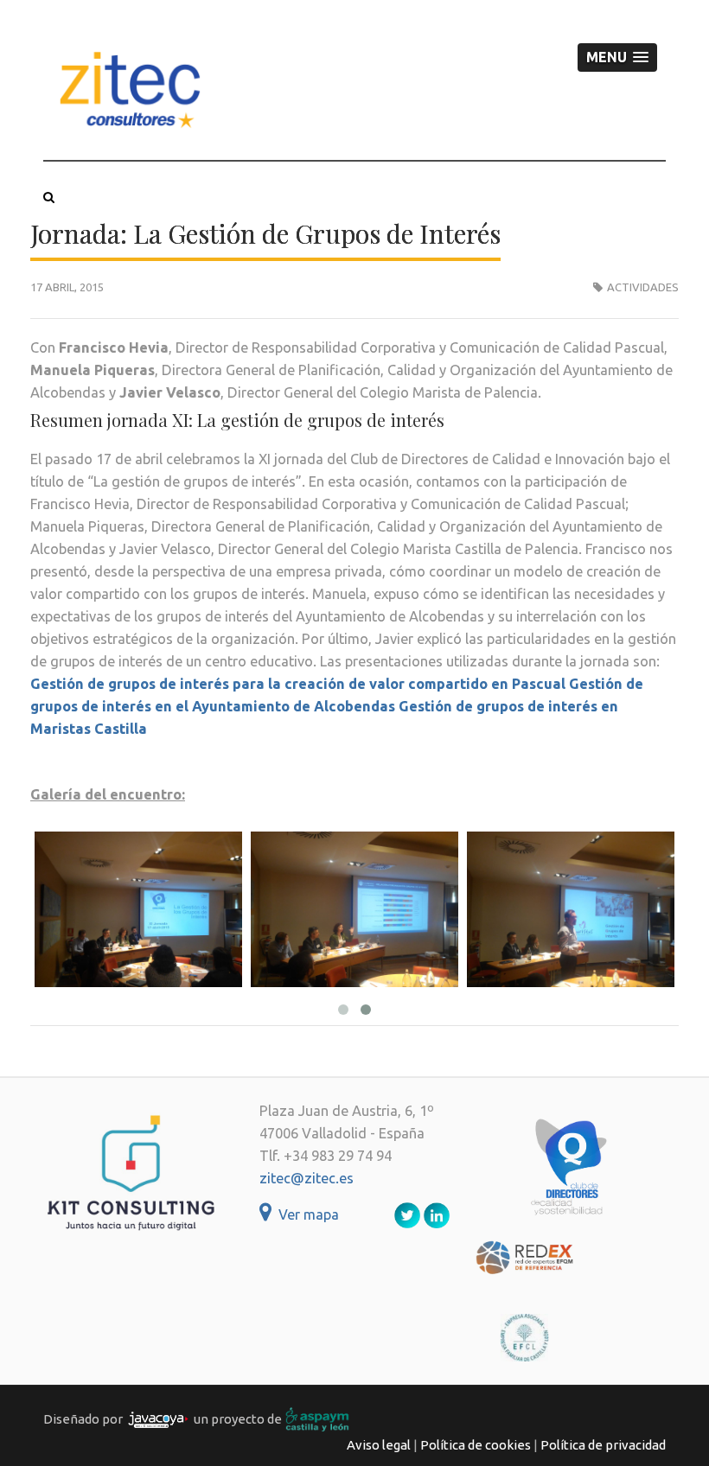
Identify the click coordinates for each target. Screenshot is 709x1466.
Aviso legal (379, 1444)
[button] (617, 57)
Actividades (643, 287)
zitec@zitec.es (306, 1178)
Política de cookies (475, 1444)
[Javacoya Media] (158, 1419)
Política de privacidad (603, 1444)
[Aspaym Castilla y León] (317, 1419)
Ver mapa (305, 1214)
